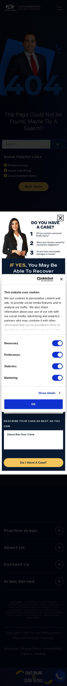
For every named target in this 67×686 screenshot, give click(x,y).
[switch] (57, 355)
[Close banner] (61, 279)
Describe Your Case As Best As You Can (32, 423)
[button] (60, 218)
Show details (47, 392)
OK (33, 404)
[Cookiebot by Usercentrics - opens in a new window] (39, 279)
